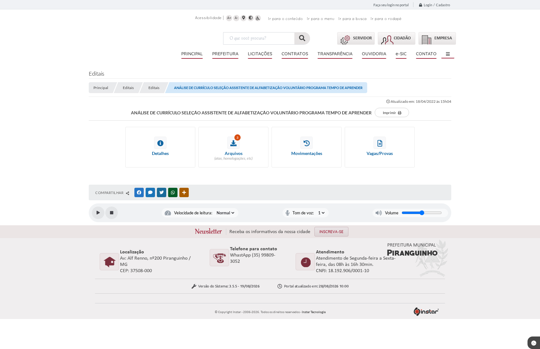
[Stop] (111, 213)
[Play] (98, 213)
